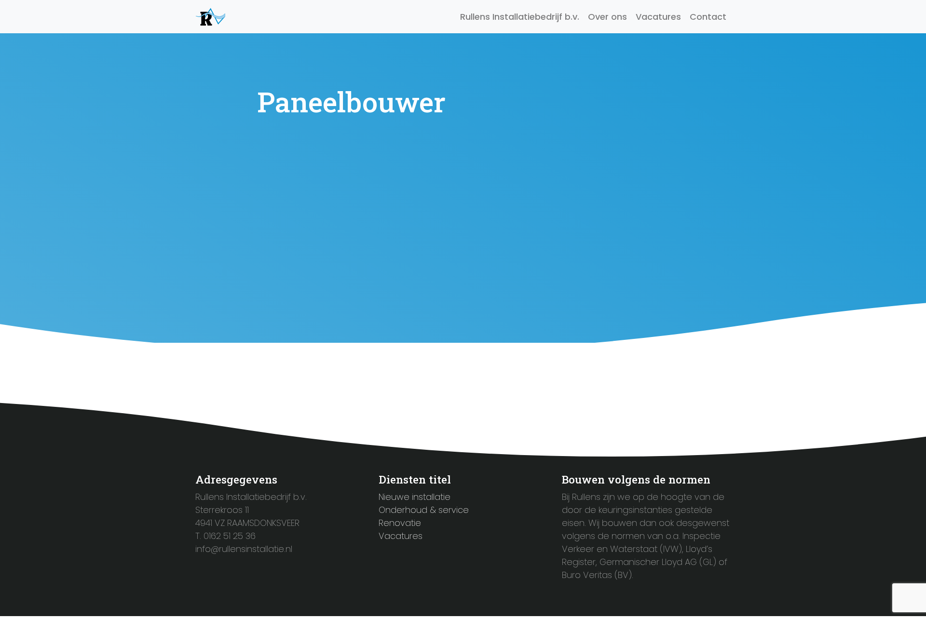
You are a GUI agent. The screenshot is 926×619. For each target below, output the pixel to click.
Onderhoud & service (424, 510)
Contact (708, 17)
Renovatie (400, 523)
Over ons (607, 17)
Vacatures (658, 17)
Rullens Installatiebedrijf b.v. (519, 17)
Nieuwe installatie (414, 497)
